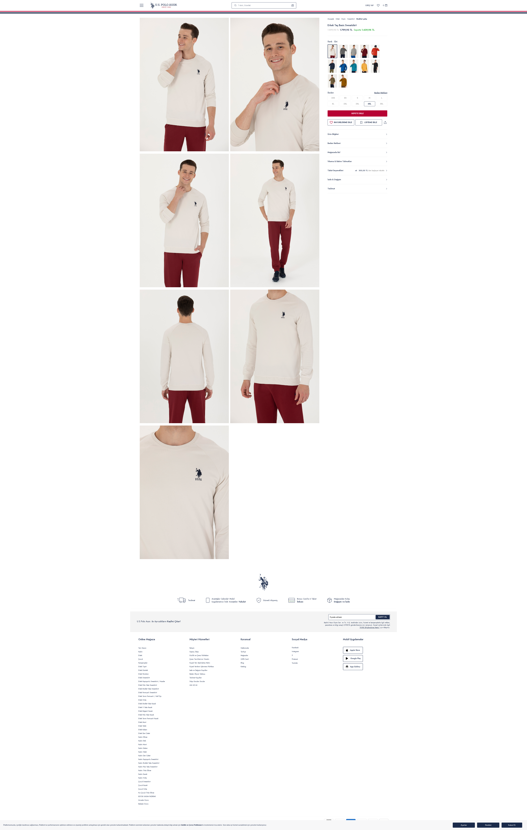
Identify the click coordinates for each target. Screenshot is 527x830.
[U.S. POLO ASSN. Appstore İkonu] (366, 650)
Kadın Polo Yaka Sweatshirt (147, 767)
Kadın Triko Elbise (144, 770)
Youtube (295, 663)
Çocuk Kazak (142, 785)
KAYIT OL (382, 617)
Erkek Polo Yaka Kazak (146, 715)
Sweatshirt (351, 19)
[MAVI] (343, 66)
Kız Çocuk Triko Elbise (146, 793)
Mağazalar (244, 655)
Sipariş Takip (194, 652)
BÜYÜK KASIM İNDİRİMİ (147, 796)
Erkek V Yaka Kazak (145, 707)
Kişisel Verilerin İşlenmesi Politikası (202, 666)
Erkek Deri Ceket (144, 733)
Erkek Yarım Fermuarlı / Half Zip (149, 696)
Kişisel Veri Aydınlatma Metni (200, 663)
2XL (345, 103)
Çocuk (140, 659)
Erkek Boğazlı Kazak (145, 711)
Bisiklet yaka (361, 19)
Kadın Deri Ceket (144, 755)
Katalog (243, 666)
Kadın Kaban (143, 748)
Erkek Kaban (142, 729)
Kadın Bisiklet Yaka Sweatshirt (148, 763)
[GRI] (343, 51)
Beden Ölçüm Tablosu (197, 674)
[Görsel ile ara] (292, 5)
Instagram (295, 651)
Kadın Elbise (142, 737)
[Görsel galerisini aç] (184, 85)
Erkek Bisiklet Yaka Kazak (147, 703)
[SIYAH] (375, 66)
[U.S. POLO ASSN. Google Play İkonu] (366, 658)
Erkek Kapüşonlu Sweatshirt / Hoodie (151, 681)
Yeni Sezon (142, 648)
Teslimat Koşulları (196, 677)
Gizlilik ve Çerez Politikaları (199, 655)
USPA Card (245, 659)
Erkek (338, 19)
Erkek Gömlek (143, 670)
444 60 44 (193, 685)
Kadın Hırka (142, 778)
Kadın (140, 652)
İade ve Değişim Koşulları (198, 670)
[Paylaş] (385, 122)
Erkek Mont (142, 722)
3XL (357, 103)
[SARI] (364, 66)
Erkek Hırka (142, 700)
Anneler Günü (143, 800)
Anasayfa (331, 19)
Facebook (295, 647)
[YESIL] (332, 81)
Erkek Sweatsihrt (144, 677)
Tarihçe (243, 652)
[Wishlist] (378, 5)
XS (345, 97)
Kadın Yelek (142, 752)
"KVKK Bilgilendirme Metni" (369, 627)
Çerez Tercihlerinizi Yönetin (199, 659)
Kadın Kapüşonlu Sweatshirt (148, 759)
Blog (242, 663)
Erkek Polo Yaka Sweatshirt (147, 685)
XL (333, 103)
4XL (369, 103)
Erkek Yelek (142, 726)
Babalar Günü (143, 804)
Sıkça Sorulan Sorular (197, 681)
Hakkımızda (245, 648)
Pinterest (295, 659)
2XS (333, 97)
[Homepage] (163, 5)
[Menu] (141, 5)
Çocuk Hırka (142, 789)
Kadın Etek (142, 741)
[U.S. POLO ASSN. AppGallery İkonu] (366, 666)
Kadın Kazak (142, 774)
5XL (381, 103)
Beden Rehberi (380, 92)
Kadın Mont (142, 744)
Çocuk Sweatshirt (144, 781)
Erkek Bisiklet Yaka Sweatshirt (148, 689)
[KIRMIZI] (364, 51)
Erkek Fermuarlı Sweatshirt (147, 692)
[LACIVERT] (332, 66)
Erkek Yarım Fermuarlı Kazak (148, 718)
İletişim (192, 648)
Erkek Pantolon (143, 674)
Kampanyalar (142, 663)
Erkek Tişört (142, 666)
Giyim (343, 19)
